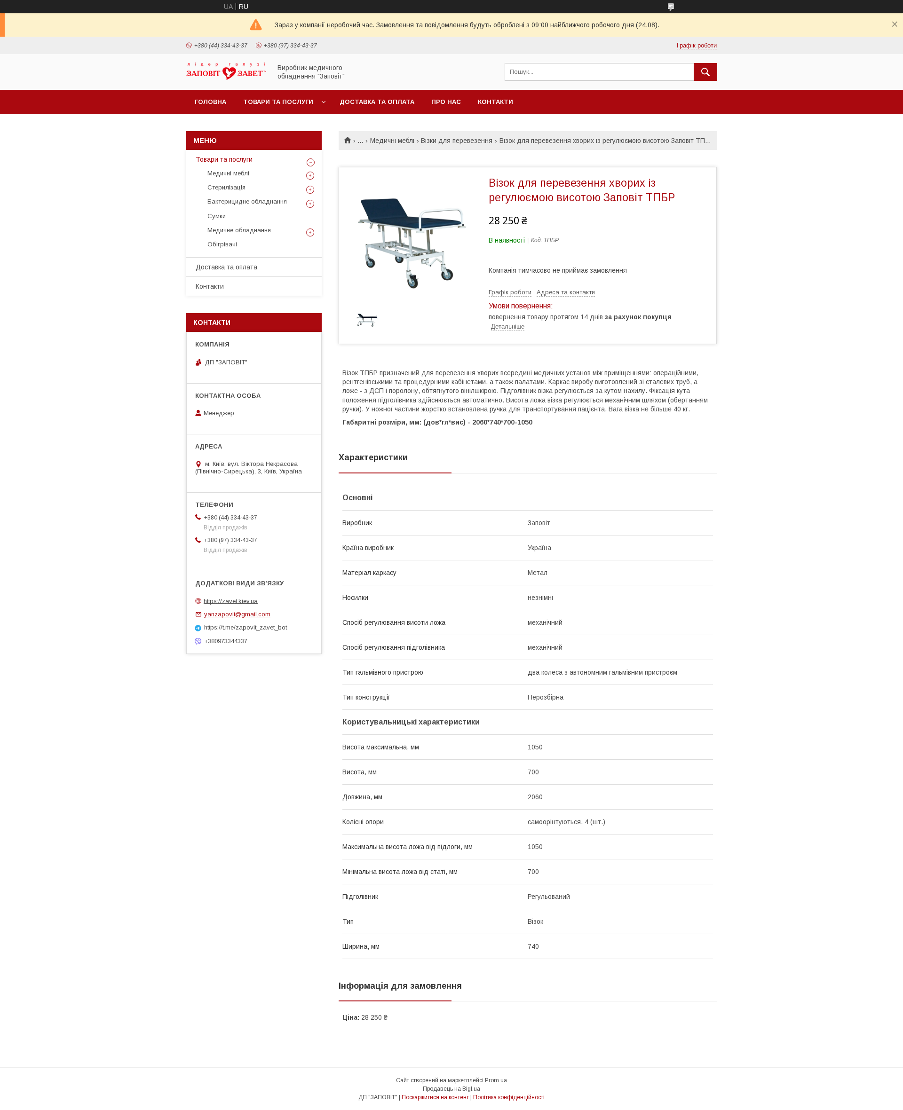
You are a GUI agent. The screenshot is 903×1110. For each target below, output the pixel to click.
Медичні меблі (392, 140)
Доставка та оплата (377, 101)
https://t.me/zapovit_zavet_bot (245, 627)
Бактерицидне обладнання (247, 201)
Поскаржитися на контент (435, 1097)
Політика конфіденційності (509, 1097)
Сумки (216, 216)
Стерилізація (226, 187)
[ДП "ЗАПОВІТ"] (226, 77)
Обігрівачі (222, 244)
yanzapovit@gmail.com (237, 614)
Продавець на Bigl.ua (451, 1089)
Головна (210, 101)
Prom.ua (496, 1080)
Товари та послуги (278, 101)
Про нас (446, 101)
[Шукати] (705, 72)
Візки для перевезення (456, 140)
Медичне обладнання (239, 230)
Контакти (495, 101)
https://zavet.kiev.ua (231, 600)
